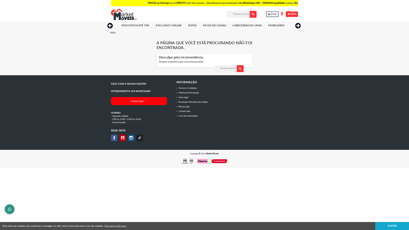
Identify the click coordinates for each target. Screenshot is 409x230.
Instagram (131, 138)
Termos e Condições (188, 88)
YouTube (123, 138)
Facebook (114, 138)
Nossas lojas (184, 107)
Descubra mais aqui (115, 226)
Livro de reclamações (188, 116)
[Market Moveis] (124, 14)
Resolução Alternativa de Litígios (193, 102)
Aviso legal (183, 97)
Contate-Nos (184, 111)
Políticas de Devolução (189, 93)
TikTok (139, 138)
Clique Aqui (137, 101)
